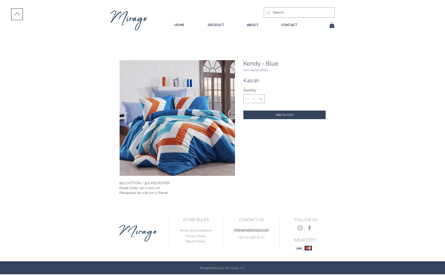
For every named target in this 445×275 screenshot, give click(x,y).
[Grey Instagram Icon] (300, 227)
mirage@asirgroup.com (251, 230)
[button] (331, 25)
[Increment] (261, 99)
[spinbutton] (254, 99)
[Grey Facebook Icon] (309, 227)
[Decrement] (247, 99)
